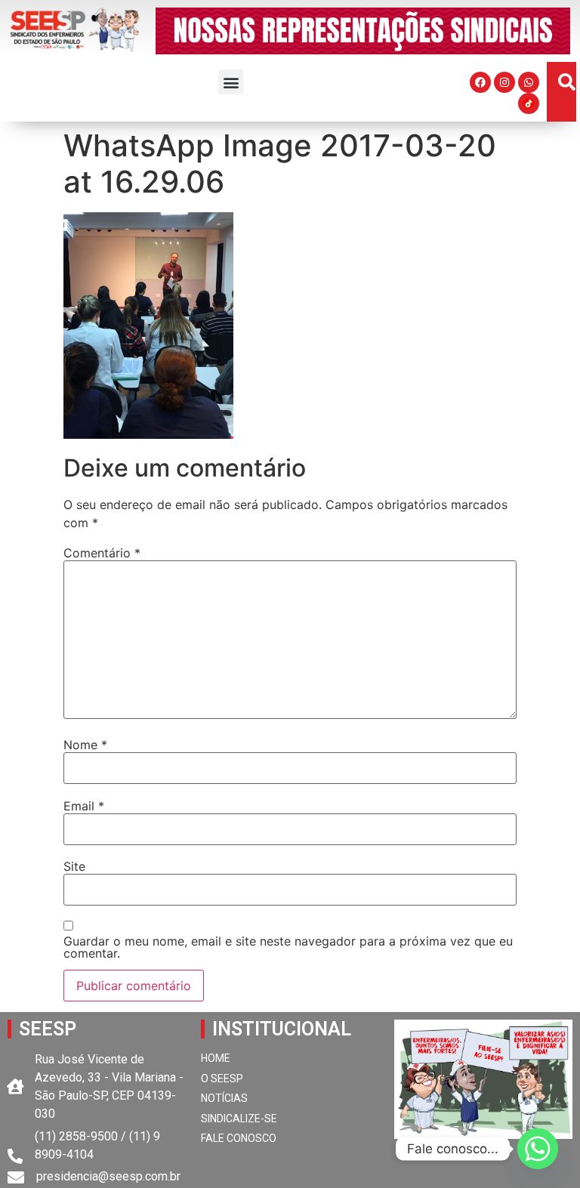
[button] (230, 81)
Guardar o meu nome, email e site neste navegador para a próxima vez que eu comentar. (288, 947)
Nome (85, 745)
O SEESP (222, 1078)
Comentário (101, 553)
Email (83, 806)
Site (74, 866)
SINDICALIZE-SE (239, 1118)
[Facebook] (480, 82)
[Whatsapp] (528, 82)
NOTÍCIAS (224, 1098)
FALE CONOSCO (238, 1138)
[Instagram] (504, 82)
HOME (215, 1058)
